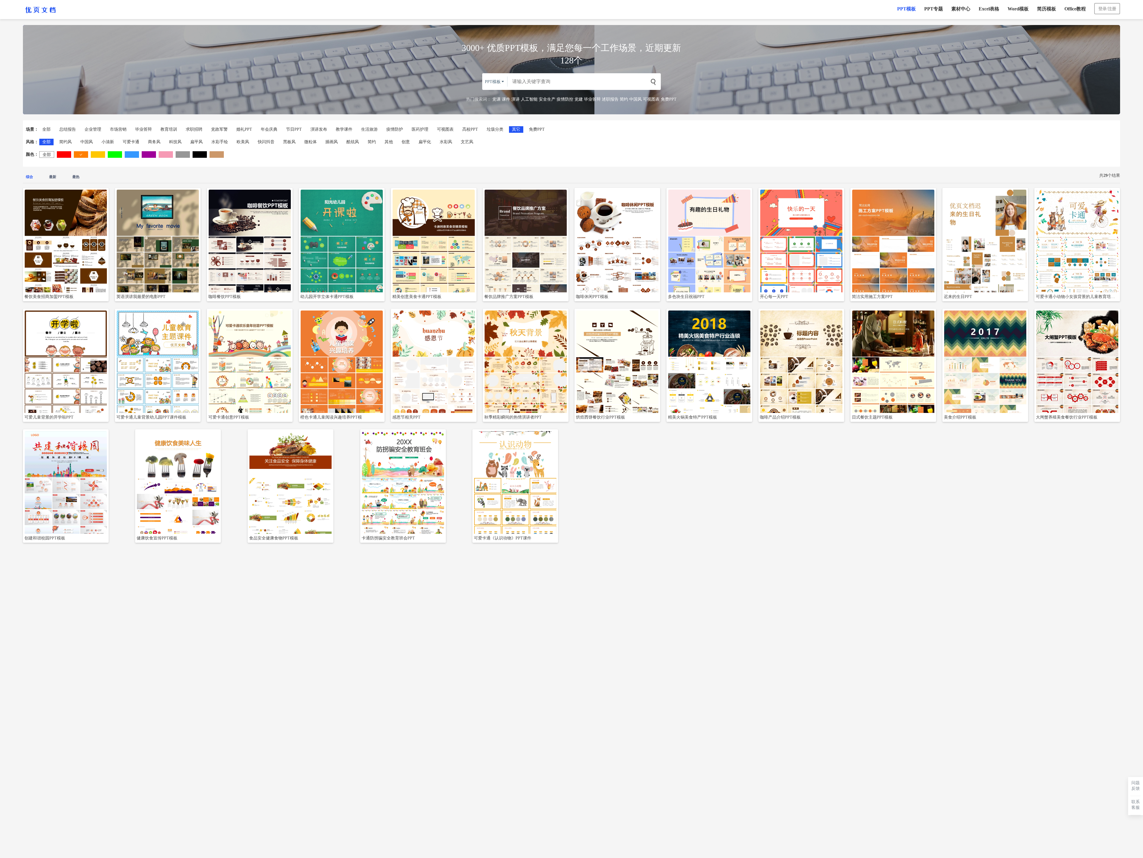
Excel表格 (989, 8)
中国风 (635, 99)
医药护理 (420, 129)
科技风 (175, 142)
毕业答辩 (592, 99)
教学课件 (344, 129)
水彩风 (446, 142)
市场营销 (118, 129)
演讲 (515, 99)
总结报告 (67, 129)
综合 (29, 177)
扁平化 (425, 142)
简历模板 (1046, 8)
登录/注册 (1107, 9)
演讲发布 (318, 129)
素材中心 (960, 8)
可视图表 (651, 99)
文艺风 (467, 142)
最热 (75, 177)
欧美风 (243, 142)
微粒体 (310, 142)
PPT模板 (906, 8)
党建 (578, 99)
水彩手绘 (219, 142)
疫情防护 (394, 129)
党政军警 (219, 129)
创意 (406, 142)
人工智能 (529, 99)
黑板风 (289, 142)
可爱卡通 (131, 142)
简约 (624, 99)
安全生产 (547, 99)
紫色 (149, 154)
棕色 (217, 154)
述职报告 (610, 99)
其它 (516, 129)
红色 (64, 154)
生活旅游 (369, 129)
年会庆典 (269, 129)
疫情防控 (565, 99)
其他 (389, 142)
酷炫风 (352, 142)
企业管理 (93, 129)
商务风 (154, 142)
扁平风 (196, 142)
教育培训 (168, 129)
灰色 (183, 154)
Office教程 (1075, 8)
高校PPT (470, 129)
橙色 (81, 154)
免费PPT (669, 99)
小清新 (108, 142)
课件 (506, 99)
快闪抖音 (266, 142)
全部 (46, 129)
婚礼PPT (244, 129)
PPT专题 (933, 8)
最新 (52, 177)
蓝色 (132, 154)
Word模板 (1018, 8)
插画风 (331, 142)
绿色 (115, 154)
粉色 (166, 154)
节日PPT (294, 129)
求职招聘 (194, 129)
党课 (496, 99)
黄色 (98, 154)
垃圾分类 (495, 129)
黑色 (200, 154)
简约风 (65, 142)
